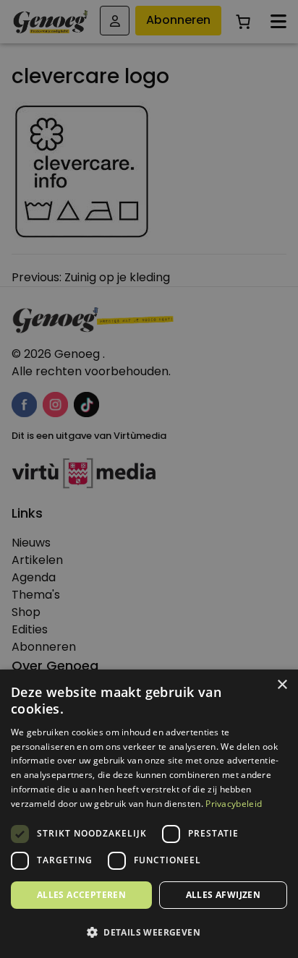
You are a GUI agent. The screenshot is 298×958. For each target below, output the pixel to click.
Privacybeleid (233, 803)
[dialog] (149, 479)
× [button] (281, 685)
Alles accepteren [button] (81, 895)
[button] (149, 932)
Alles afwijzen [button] (223, 895)
